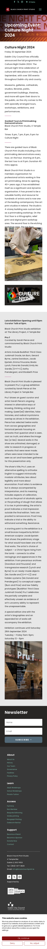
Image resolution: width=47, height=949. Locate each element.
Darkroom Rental (13, 822)
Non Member (12, 809)
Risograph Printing (14, 819)
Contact (10, 844)
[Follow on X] (14, 877)
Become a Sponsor (14, 838)
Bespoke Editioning (14, 813)
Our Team (11, 766)
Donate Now (12, 841)
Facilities (10, 773)
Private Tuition (13, 794)
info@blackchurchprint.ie (23, 869)
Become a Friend (13, 834)
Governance (12, 769)
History (10, 763)
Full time (10, 806)
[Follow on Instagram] (19, 877)
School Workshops (14, 791)
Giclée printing (13, 816)
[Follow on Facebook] (9, 877)
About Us (10, 759)
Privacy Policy (12, 776)
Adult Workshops (14, 788)
